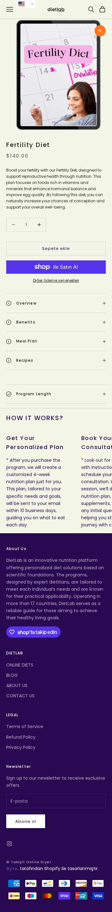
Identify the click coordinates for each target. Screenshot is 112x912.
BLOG (12, 675)
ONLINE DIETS (19, 665)
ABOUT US (16, 685)
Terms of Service (24, 726)
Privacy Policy (20, 747)
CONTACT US (20, 696)
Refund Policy (20, 737)
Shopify (52, 868)
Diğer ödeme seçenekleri (56, 280)
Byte (11, 868)
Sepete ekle (56, 248)
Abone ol (25, 821)
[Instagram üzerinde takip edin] (9, 844)
